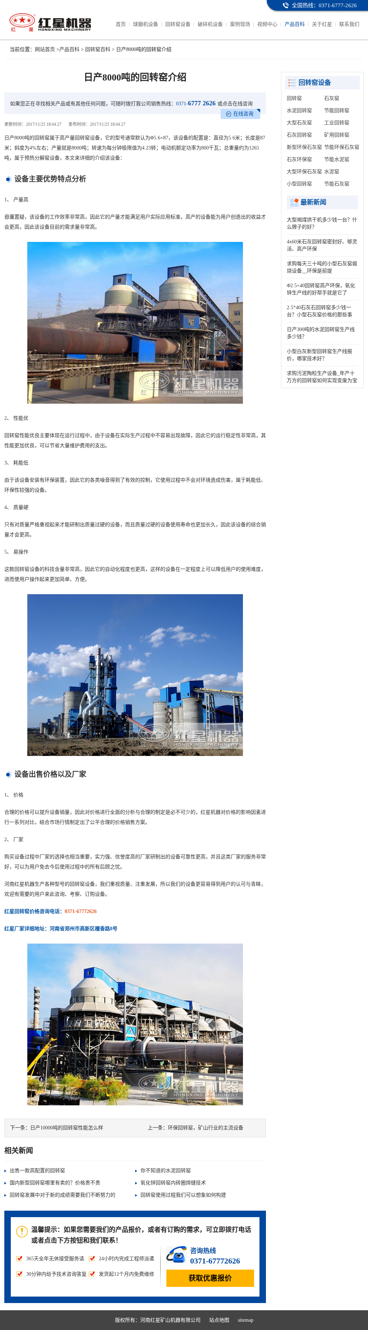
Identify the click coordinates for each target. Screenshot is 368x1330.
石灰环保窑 (299, 159)
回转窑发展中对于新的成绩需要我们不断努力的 (62, 1195)
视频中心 (267, 24)
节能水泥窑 (336, 159)
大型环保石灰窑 (304, 171)
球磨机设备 (145, 24)
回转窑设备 (177, 24)
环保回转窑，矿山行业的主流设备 (205, 1127)
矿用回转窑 (336, 135)
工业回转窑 (336, 122)
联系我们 (349, 24)
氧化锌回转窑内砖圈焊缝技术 (173, 1182)
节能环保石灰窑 (341, 147)
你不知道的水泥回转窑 (166, 1170)
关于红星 (322, 24)
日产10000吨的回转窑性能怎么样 (66, 1127)
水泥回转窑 (299, 110)
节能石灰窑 (336, 184)
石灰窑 (331, 98)
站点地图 (219, 1320)
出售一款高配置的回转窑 (37, 1170)
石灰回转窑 (299, 135)
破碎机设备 (210, 24)
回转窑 (294, 98)
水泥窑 (331, 171)
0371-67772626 (81, 911)
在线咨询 (243, 113)
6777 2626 (196, 103)
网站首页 (45, 49)
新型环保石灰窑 (304, 147)
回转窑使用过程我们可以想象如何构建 (183, 1195)
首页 (121, 24)
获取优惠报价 (210, 1278)
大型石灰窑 (299, 122)
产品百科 (295, 24)
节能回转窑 (336, 110)
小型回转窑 (299, 184)
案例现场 (240, 24)
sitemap (245, 1320)
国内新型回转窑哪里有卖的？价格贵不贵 (55, 1182)
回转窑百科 (97, 49)
